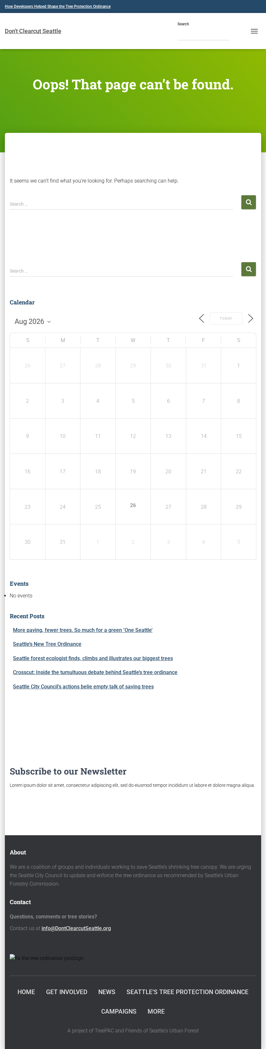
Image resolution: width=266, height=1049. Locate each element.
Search (183, 24)
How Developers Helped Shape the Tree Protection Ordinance (58, 6)
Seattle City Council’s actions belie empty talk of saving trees (83, 687)
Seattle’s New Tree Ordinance (47, 644)
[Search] (235, 35)
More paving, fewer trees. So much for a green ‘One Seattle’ (82, 630)
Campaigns (119, 1011)
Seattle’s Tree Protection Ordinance (187, 992)
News (106, 992)
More (156, 1011)
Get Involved (66, 992)
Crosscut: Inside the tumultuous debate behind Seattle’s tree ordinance (95, 672)
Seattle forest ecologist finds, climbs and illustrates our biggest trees (93, 658)
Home (26, 992)
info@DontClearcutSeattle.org (76, 928)
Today (226, 318)
